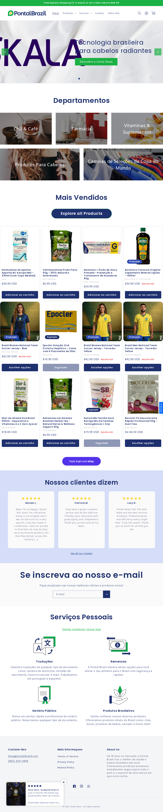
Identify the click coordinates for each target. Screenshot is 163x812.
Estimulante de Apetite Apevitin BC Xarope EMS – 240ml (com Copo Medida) (19, 272)
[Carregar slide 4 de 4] (88, 78)
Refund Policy (65, 767)
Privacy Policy (65, 762)
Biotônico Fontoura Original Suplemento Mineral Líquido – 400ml (142, 272)
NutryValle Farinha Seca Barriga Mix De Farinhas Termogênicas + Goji (99, 421)
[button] (69, 13)
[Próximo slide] (157, 51)
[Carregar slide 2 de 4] (79, 78)
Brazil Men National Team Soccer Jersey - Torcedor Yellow (141, 348)
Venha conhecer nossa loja (81, 629)
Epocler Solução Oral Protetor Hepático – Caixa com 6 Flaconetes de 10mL (59, 348)
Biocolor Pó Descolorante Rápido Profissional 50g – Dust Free (141, 421)
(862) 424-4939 (18, 761)
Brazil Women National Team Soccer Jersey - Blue (20, 347)
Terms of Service (67, 756)
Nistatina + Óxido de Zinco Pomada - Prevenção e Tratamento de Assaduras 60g (100, 274)
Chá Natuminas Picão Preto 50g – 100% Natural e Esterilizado (60, 272)
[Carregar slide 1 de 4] (74, 78)
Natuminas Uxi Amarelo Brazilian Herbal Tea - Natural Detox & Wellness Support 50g (59, 422)
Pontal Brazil (76, 806)
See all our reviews (81, 553)
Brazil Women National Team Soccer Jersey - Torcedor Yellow (102, 348)
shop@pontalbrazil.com (23, 756)
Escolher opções (20, 367)
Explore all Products (82, 213)
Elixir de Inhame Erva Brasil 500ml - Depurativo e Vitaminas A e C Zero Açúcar (19, 421)
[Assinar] (106, 594)
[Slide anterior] (5, 51)
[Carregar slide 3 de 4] (84, 78)
